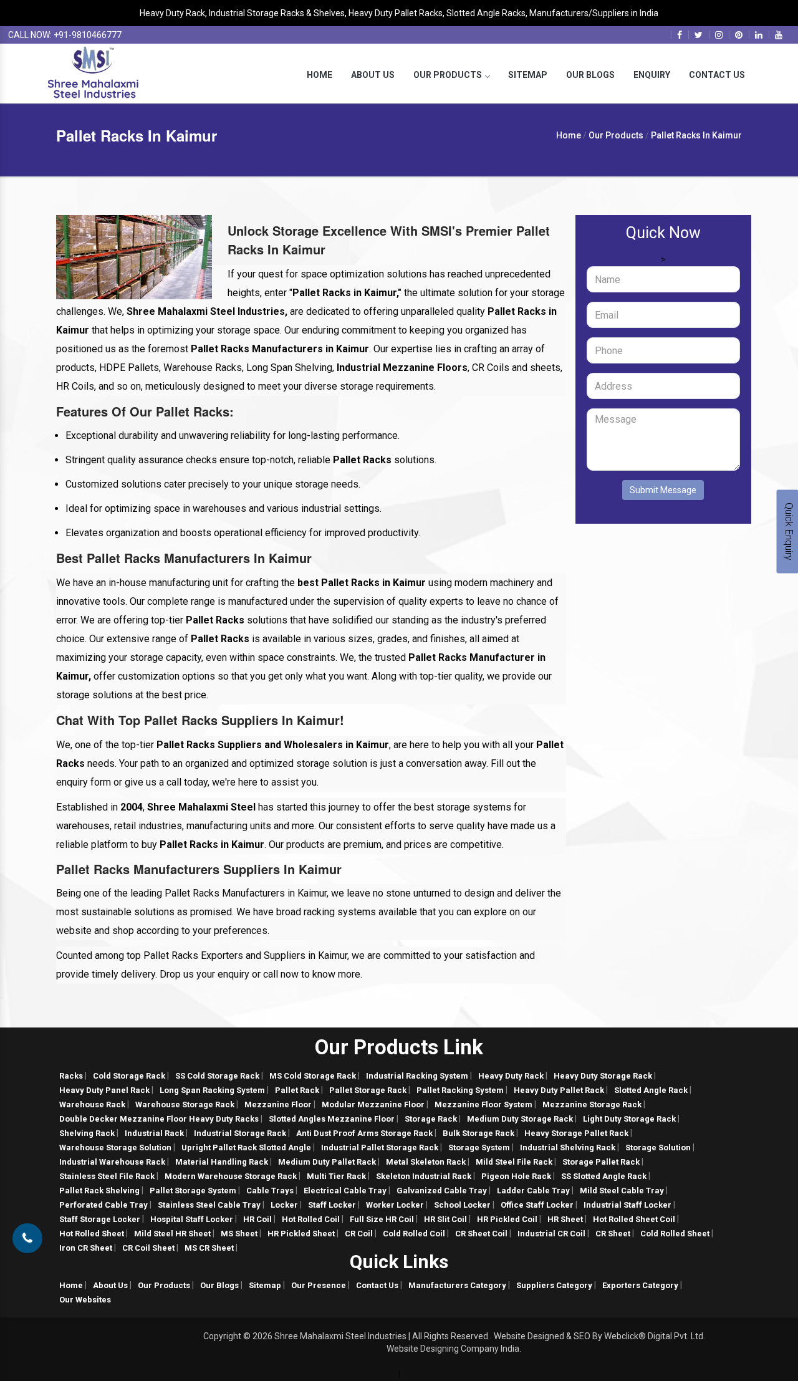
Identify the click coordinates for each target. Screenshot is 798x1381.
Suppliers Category (554, 1285)
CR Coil (359, 1233)
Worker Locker (395, 1205)
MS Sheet (239, 1233)
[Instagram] (719, 35)
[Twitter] (699, 35)
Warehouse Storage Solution (115, 1147)
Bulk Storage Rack (478, 1133)
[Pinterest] (739, 35)
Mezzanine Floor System (483, 1104)
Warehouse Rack (92, 1104)
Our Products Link (399, 1047)
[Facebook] (679, 35)
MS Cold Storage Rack (312, 1075)
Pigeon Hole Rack (516, 1176)
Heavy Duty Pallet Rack (559, 1090)
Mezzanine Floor (278, 1104)
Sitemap (527, 75)
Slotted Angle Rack (651, 1090)
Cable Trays (270, 1190)
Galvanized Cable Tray (442, 1190)
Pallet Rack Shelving (99, 1190)
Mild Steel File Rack (514, 1162)
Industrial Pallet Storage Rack (379, 1147)
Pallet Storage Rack (367, 1090)
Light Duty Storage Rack (629, 1119)
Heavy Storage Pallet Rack (576, 1133)
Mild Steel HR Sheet (172, 1233)
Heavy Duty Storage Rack (603, 1075)
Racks (71, 1075)
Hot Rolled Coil (311, 1219)
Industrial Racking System (417, 1075)
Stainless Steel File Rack (107, 1176)
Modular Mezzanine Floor (373, 1104)
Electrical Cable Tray (345, 1190)
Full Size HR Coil (382, 1219)
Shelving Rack (87, 1133)
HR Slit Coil (445, 1219)
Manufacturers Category (457, 1285)
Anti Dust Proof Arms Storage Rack (364, 1133)
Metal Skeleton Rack (426, 1162)
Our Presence (318, 1285)
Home (319, 75)
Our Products (447, 75)
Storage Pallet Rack (601, 1162)
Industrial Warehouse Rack (112, 1162)
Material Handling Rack (221, 1162)
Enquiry (651, 75)
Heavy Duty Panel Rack (104, 1090)
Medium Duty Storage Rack (520, 1119)
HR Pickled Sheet (301, 1233)
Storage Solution (658, 1147)
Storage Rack (431, 1119)
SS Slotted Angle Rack (604, 1176)
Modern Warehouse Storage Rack (231, 1176)
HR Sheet (565, 1219)
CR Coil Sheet (148, 1248)
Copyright (222, 1336)
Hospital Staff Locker (191, 1219)
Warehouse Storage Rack (184, 1104)
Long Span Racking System (212, 1090)
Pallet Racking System (460, 1090)
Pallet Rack (297, 1090)
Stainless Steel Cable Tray (209, 1205)
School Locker (462, 1205)
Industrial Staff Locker (627, 1205)
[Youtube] (778, 35)
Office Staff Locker (537, 1205)
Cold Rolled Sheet (674, 1233)
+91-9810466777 (88, 35)
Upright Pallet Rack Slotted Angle (246, 1147)
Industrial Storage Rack (240, 1133)
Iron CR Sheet (85, 1248)
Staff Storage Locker (99, 1219)
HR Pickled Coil (507, 1219)
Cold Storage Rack (129, 1075)
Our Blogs (590, 75)
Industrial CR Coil (551, 1233)
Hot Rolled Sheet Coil (634, 1219)
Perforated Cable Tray (103, 1205)
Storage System (479, 1147)
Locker (284, 1205)
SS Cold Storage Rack (217, 1075)
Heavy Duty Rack (511, 1075)
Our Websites (85, 1299)
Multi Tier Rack (336, 1176)
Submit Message (663, 490)
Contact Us (717, 75)
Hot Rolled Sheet (91, 1233)
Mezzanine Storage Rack (592, 1104)
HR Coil (257, 1219)
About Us (373, 75)
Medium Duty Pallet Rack (327, 1162)
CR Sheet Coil (481, 1233)
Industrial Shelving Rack (567, 1147)
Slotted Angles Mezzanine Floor (332, 1119)
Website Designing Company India (453, 1349)
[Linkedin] (758, 35)
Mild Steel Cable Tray (622, 1190)
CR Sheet (612, 1233)
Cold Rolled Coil (414, 1233)
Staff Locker (332, 1205)
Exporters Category (640, 1285)
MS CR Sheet (209, 1248)
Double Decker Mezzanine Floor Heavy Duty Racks (159, 1119)
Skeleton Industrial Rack (423, 1176)
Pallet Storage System (193, 1190)
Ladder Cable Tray (533, 1190)
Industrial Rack (154, 1133)
